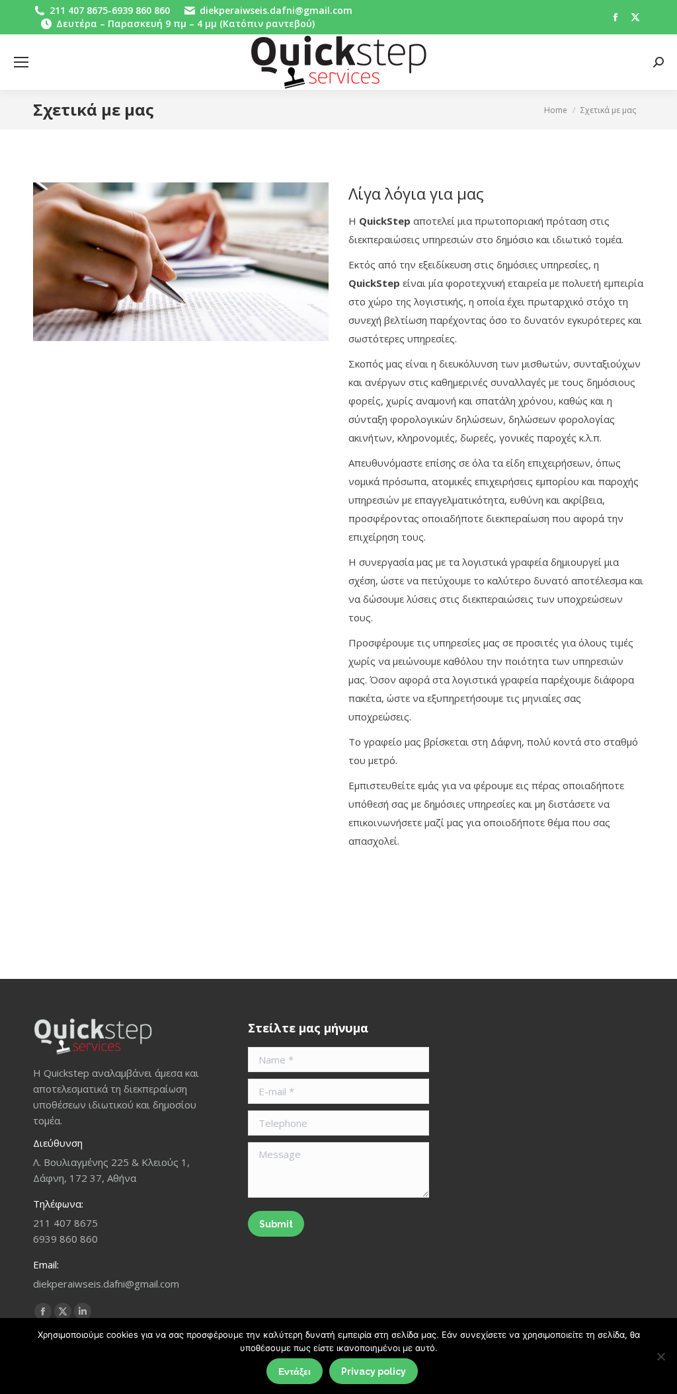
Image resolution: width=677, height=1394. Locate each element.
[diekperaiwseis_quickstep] (181, 261)
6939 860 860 (141, 10)
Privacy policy (373, 1371)
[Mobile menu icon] (21, 62)
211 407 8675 (79, 10)
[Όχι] (660, 1356)
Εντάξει (294, 1371)
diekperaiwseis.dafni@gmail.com (276, 10)
